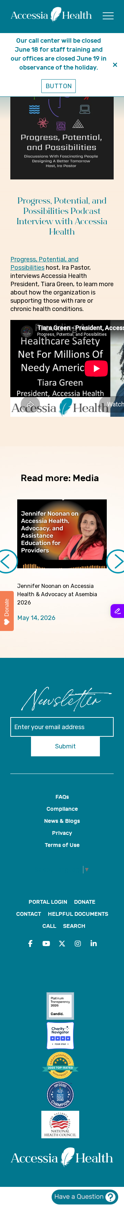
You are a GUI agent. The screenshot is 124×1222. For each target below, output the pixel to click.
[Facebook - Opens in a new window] (30, 943)
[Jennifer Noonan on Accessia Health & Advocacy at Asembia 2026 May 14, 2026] (62, 533)
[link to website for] (62, 1007)
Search (74, 926)
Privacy (62, 833)
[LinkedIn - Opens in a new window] (93, 943)
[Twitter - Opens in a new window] (62, 943)
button (58, 86)
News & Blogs (62, 821)
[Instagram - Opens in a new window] (77, 943)
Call (49, 926)
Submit (65, 746)
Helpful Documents (78, 914)
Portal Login (48, 902)
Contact (28, 914)
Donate (84, 902)
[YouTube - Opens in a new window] (46, 943)
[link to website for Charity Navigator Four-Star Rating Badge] (62, 1037)
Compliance (62, 809)
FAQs (62, 797)
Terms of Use (62, 845)
